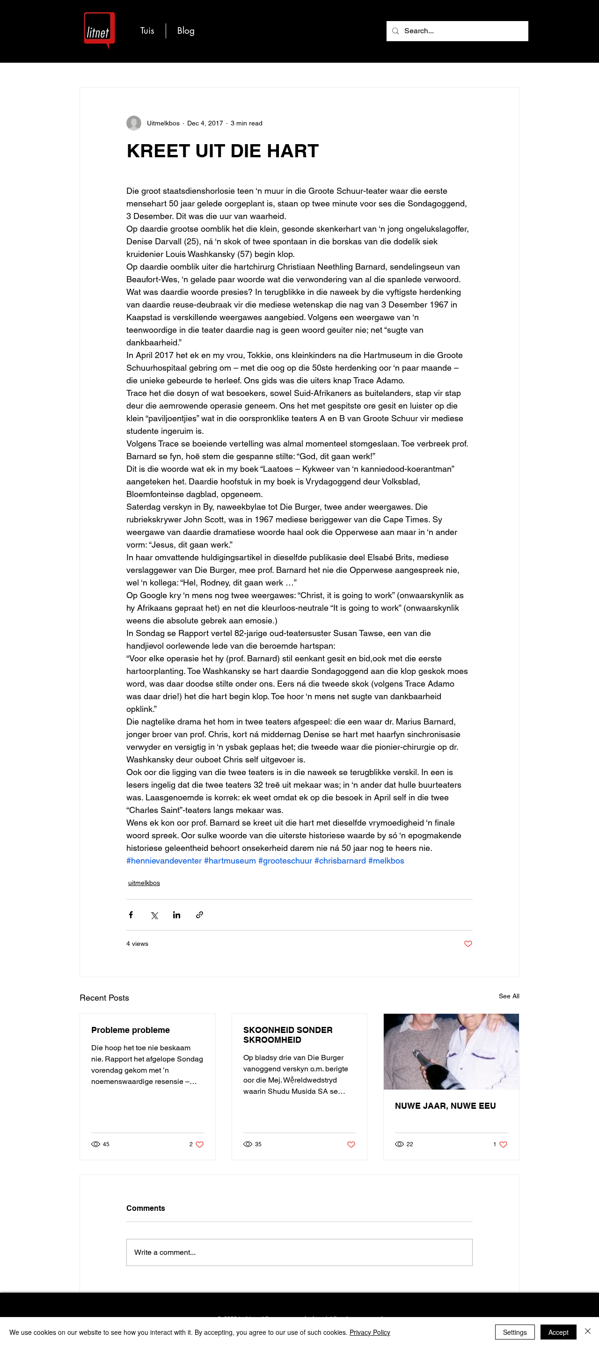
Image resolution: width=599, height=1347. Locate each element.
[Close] (587, 1332)
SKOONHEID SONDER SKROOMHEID (288, 1035)
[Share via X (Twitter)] (153, 914)
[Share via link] (199, 914)
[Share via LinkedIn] (176, 914)
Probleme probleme (130, 1030)
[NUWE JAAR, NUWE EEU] (451, 1052)
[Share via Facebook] (130, 914)
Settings (515, 1332)
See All (509, 996)
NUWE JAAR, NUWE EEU (445, 1106)
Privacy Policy (370, 1332)
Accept (558, 1332)
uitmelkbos (144, 882)
